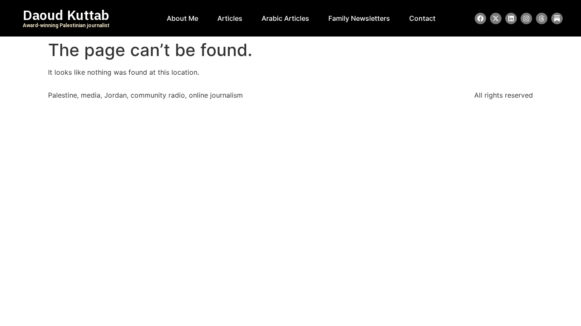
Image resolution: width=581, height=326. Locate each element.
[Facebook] (480, 18)
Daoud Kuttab (66, 15)
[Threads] (541, 18)
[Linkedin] (511, 18)
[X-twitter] (495, 18)
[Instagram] (526, 18)
